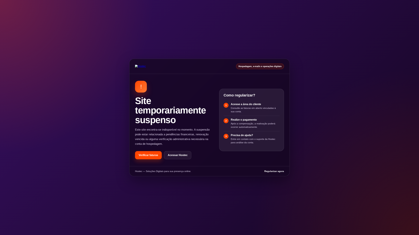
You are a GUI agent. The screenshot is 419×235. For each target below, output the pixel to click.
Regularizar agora (274, 171)
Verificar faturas (148, 155)
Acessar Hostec (178, 155)
